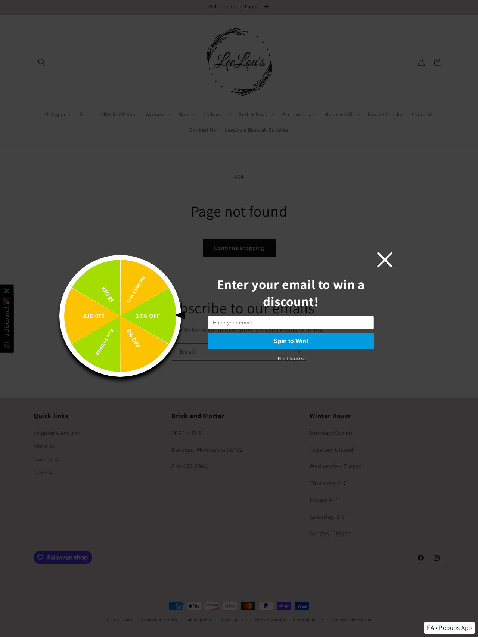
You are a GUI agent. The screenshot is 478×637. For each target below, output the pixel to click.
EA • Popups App (449, 628)
